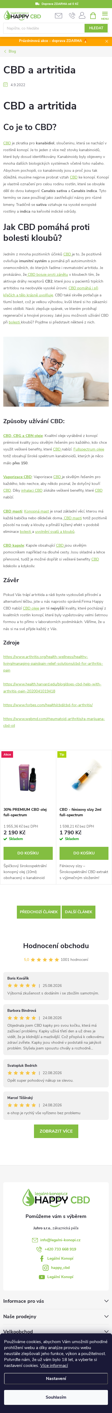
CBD (7, 143)
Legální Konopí (60, 1258)
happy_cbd (60, 1267)
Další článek (78, 912)
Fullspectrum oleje (88, 449)
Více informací (54, 1366)
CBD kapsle (13, 545)
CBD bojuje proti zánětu (47, 274)
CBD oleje (31, 608)
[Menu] (105, 15)
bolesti (15, 322)
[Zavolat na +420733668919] (72, 15)
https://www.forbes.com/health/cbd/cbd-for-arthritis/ (48, 705)
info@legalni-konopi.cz (60, 1240)
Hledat (96, 28)
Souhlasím (56, 1397)
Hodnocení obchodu (56, 946)
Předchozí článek (39, 912)
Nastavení (56, 1379)
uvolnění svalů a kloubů (54, 531)
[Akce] (28, 777)
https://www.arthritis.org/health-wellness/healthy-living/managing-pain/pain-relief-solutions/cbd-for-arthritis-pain (53, 663)
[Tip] (84, 777)
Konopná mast (36, 511)
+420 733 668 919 (60, 1249)
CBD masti (12, 511)
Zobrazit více (56, 1131)
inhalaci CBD (31, 490)
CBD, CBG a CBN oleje (23, 435)
